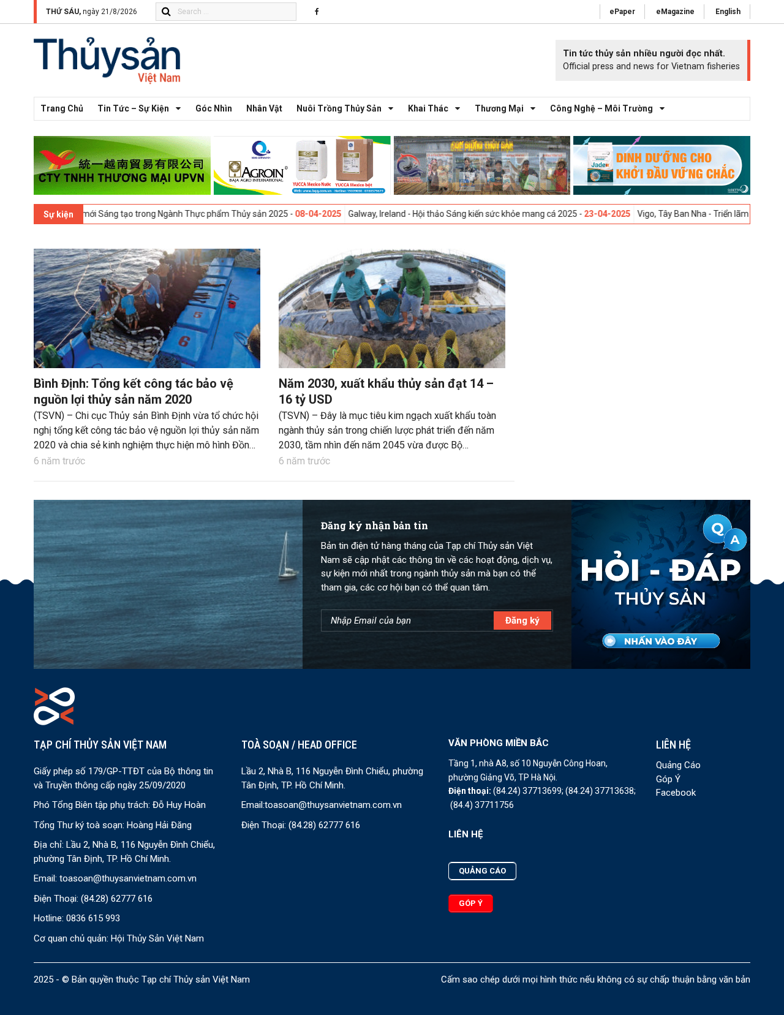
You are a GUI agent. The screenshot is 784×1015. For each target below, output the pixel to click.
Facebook (676, 792)
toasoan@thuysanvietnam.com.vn (128, 878)
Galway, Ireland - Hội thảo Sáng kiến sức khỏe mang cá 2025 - (426, 214)
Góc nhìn (213, 108)
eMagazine (675, 11)
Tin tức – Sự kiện (133, 108)
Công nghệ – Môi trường (601, 108)
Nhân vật (264, 108)
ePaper (622, 11)
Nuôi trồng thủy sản (339, 108)
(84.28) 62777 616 (117, 898)
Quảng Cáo (678, 765)
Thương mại (499, 108)
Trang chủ (61, 108)
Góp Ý (668, 779)
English (728, 11)
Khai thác (428, 108)
